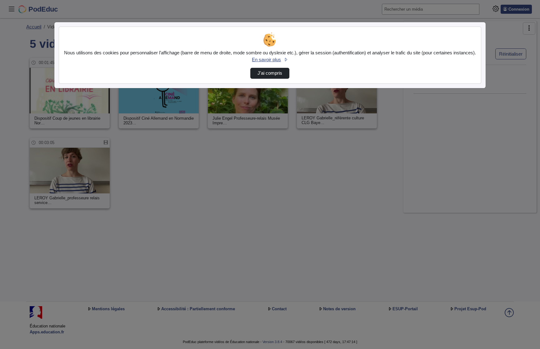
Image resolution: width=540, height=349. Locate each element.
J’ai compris (270, 73)
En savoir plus (266, 59)
